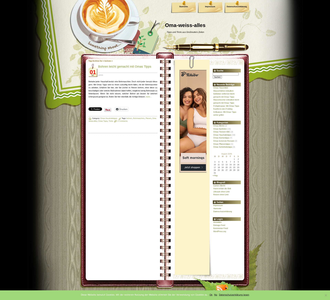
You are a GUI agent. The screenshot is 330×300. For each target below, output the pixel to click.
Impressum (210, 7)
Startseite (183, 7)
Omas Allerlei (218, 126)
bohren (129, 118)
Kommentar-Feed (220, 228)
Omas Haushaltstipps (108, 118)
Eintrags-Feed (219, 225)
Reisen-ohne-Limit (220, 195)
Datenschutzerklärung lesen (234, 294)
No (215, 294)
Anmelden (217, 222)
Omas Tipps (103, 121)
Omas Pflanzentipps (221, 144)
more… (149, 97)
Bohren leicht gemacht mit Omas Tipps (124, 66)
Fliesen (148, 118)
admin (100, 75)
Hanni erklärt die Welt (222, 189)
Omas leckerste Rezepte (223, 141)
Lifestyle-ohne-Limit (221, 192)
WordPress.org (219, 231)
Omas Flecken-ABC (221, 132)
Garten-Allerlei (219, 186)
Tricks (111, 121)
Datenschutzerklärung (237, 7)
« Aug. (215, 175)
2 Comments (123, 121)
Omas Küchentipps (221, 138)
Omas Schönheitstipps (222, 147)
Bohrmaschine (139, 118)
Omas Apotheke (220, 129)
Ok (211, 294)
